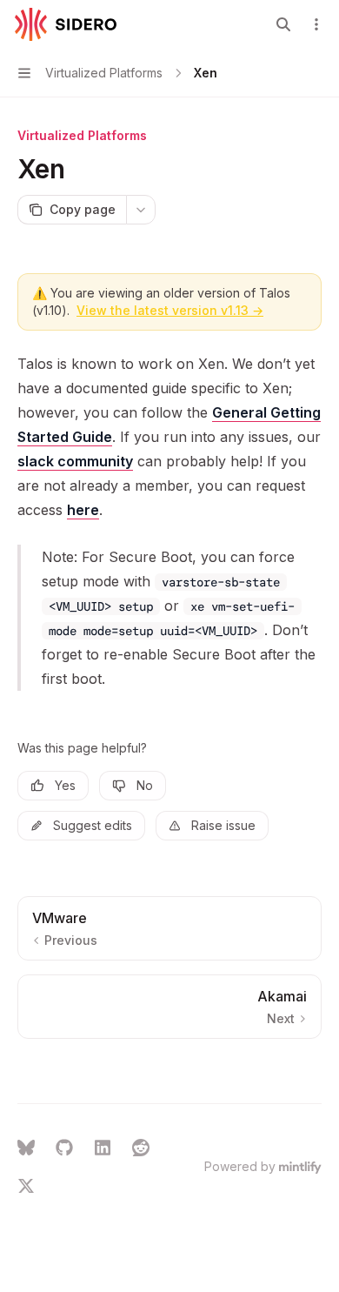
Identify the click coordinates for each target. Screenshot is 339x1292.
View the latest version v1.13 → (169, 310)
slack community (75, 461)
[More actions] (316, 24)
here (83, 510)
